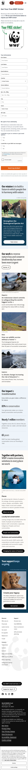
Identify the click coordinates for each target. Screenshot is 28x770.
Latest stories (5, 627)
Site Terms (5, 725)
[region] (14, 758)
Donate (17, 3)
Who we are (5, 621)
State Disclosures (7, 734)
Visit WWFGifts (18, 624)
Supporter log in (8, 689)
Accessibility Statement (9, 737)
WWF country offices (7, 656)
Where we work (8, 512)
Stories (5, 267)
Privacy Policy (6, 728)
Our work (4, 630)
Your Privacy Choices (8, 731)
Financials (4, 624)
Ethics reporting (6, 659)
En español (5, 633)
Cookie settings (6, 740)
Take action (5, 645)
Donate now (17, 621)
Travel (3, 638)
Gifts (12, 3)
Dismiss (14, 763)
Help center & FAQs (7, 654)
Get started (14, 606)
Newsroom (5, 636)
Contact (4, 651)
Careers (4, 648)
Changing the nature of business (13, 551)
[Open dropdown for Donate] (21, 2)
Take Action (14, 242)
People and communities (10, 532)
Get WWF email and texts (11, 684)
